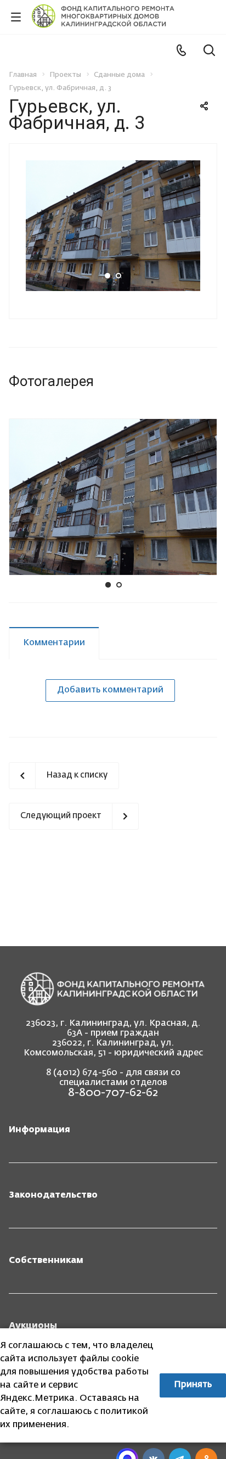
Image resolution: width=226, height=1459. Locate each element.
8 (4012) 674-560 (81, 1073)
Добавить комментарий (110, 690)
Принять (193, 1384)
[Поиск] (209, 51)
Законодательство (53, 1195)
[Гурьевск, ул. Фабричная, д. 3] (113, 225)
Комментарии (54, 643)
